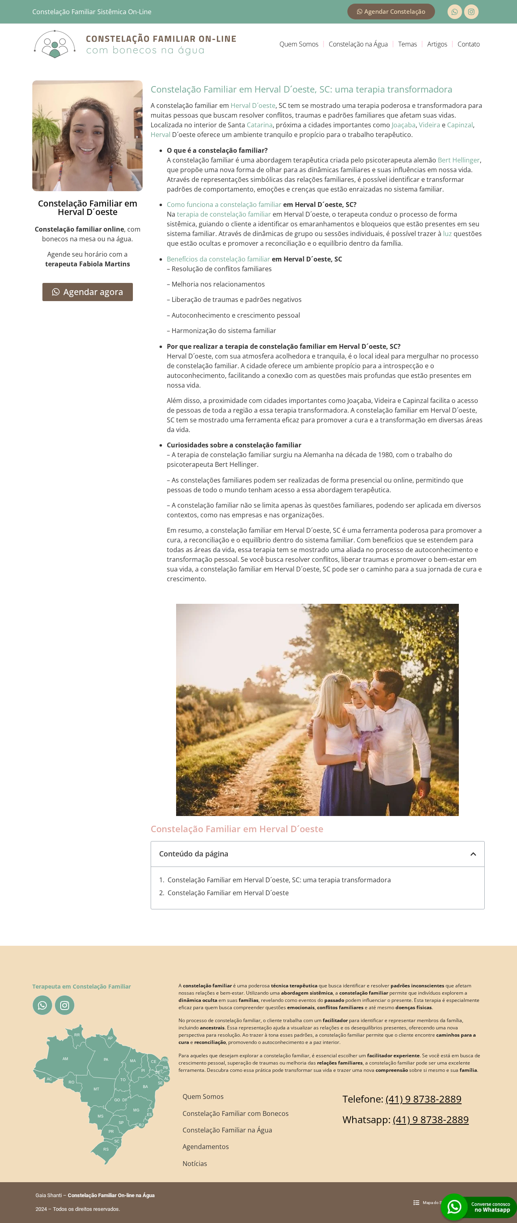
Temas (407, 44)
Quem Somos (299, 44)
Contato (469, 44)
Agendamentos (206, 1146)
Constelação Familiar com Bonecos (236, 1113)
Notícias (195, 1163)
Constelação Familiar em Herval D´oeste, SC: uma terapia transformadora (279, 879)
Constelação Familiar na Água (227, 1130)
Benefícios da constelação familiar (218, 259)
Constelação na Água (358, 44)
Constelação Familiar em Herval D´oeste (228, 892)
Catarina (260, 124)
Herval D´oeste (253, 105)
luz (447, 233)
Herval (160, 134)
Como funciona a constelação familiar (224, 204)
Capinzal (460, 124)
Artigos (437, 44)
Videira (429, 124)
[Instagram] (471, 11)
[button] (473, 854)
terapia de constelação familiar (224, 214)
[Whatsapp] (455, 11)
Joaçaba (404, 124)
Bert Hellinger (459, 160)
